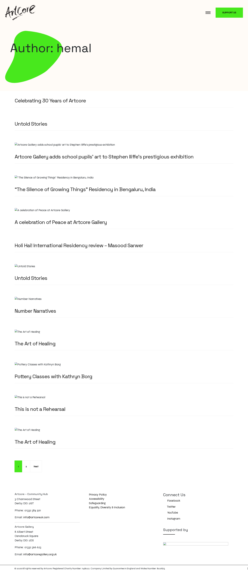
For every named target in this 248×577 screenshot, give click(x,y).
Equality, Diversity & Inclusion (107, 507)
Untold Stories (31, 124)
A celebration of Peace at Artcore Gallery (61, 222)
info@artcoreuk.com (36, 517)
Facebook (173, 500)
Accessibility (96, 499)
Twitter (171, 506)
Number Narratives (35, 311)
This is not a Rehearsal (40, 409)
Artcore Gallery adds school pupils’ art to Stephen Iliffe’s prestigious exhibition (104, 156)
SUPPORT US (229, 12)
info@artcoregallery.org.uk (40, 554)
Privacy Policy (98, 494)
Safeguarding (97, 503)
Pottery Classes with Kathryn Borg (53, 376)
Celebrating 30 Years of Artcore (50, 100)
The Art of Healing (35, 343)
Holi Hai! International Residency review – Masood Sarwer (79, 245)
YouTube (172, 512)
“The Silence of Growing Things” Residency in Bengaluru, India (85, 189)
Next (36, 466)
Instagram (173, 518)
